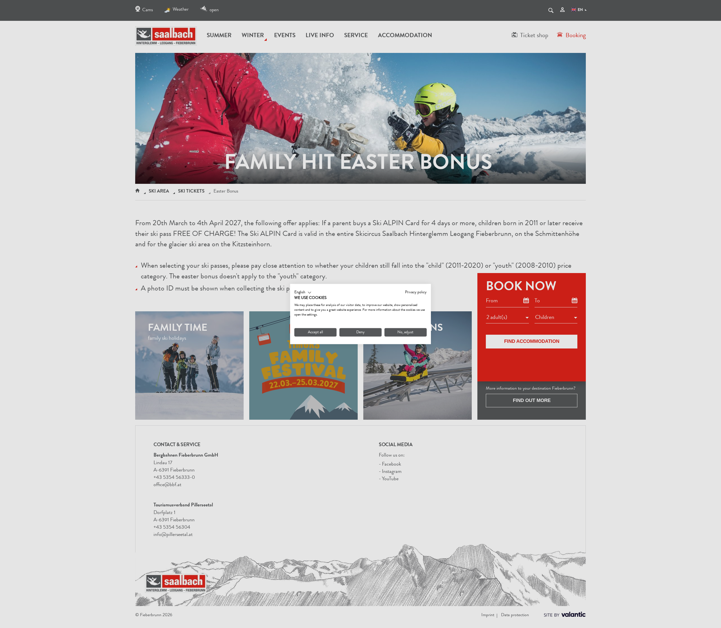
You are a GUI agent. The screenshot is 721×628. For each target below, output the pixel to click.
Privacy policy (416, 292)
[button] (302, 292)
